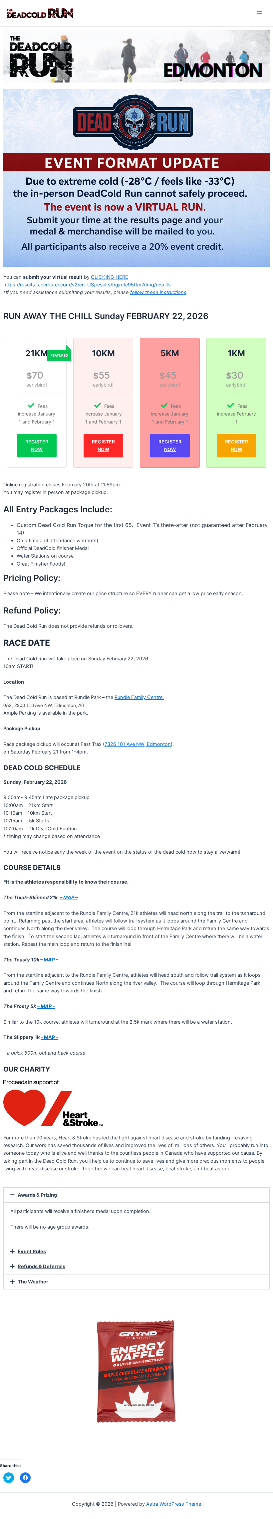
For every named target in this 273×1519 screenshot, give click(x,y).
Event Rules (32, 1252)
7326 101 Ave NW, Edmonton (138, 744)
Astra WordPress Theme (173, 1504)
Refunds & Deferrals (41, 1266)
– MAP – (49, 960)
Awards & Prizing (37, 1195)
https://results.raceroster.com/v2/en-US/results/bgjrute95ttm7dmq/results (87, 285)
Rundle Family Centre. (139, 697)
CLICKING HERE (109, 277)
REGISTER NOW (36, 445)
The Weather (33, 1282)
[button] (136, 1195)
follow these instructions (158, 292)
